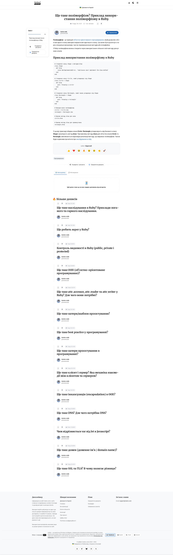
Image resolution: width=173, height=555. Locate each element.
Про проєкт (63, 515)
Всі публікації (64, 506)
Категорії (62, 512)
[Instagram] (91, 549)
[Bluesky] (86, 549)
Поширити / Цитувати (78, 164)
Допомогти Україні (65, 501)
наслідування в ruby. (84, 139)
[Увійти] (129, 2)
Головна (62, 504)
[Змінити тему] (133, 2)
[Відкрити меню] (137, 2)
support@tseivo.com (125, 501)
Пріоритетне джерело (97, 164)
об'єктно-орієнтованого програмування (89, 40)
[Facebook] (82, 549)
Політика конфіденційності (68, 521)
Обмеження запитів (94, 506)
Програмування (59, 158)
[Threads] (77, 549)
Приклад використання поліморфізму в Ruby (36, 39)
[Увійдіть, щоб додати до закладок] (97, 23)
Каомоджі (91, 504)
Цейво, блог (63, 518)
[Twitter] (96, 549)
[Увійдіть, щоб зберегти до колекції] (101, 23)
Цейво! (37, 2)
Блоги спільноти (65, 509)
